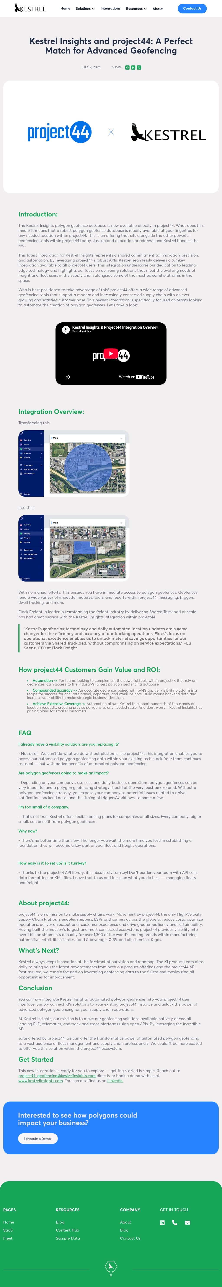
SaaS (8, 1230)
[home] (30, 8)
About (125, 1222)
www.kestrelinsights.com (40, 1081)
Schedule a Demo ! (38, 1138)
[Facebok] (127, 67)
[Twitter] (139, 67)
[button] (85, 8)
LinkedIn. (115, 1081)
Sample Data (68, 1238)
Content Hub (67, 1230)
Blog (60, 1222)
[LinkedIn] (162, 1222)
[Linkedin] (133, 67)
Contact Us (130, 1238)
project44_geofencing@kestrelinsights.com (57, 1076)
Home (8, 1222)
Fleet (8, 1238)
